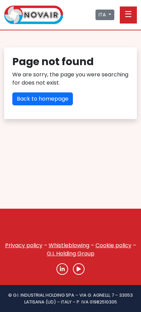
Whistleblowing (69, 245)
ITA (103, 14)
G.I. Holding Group (70, 253)
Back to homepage (42, 99)
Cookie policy (113, 245)
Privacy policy (23, 245)
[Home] (70, 227)
